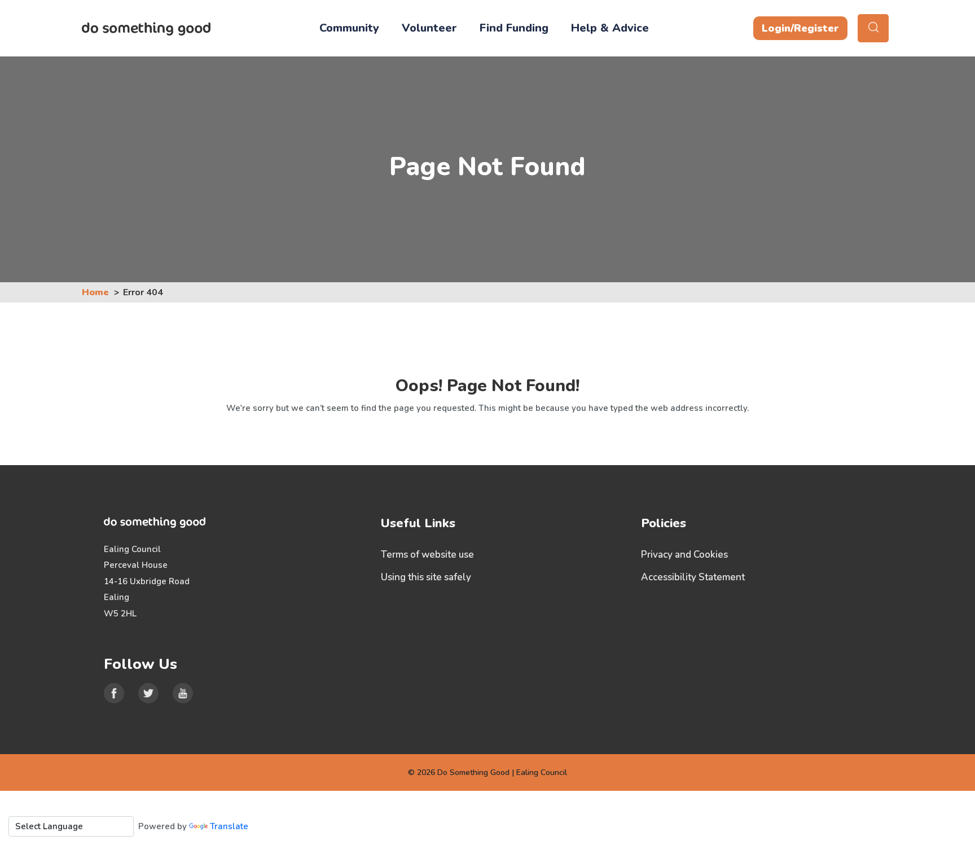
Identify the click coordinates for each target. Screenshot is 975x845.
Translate (229, 826)
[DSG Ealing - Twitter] (148, 693)
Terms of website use (427, 554)
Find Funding (514, 28)
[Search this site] (873, 28)
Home (95, 292)
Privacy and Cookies (684, 554)
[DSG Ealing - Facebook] (114, 693)
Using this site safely (426, 577)
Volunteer (429, 28)
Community (349, 28)
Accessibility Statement (693, 577)
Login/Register (800, 28)
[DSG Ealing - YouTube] (183, 693)
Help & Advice (610, 28)
